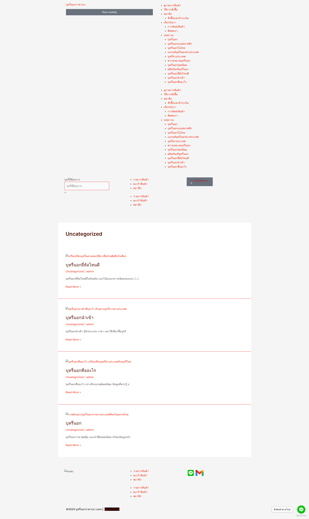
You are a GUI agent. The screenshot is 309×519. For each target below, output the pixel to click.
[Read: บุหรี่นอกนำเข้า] (96, 308)
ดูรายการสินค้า (172, 5)
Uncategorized (75, 271)
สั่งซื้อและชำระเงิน (178, 18)
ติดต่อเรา (173, 30)
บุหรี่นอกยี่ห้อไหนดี (178, 73)
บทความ (169, 35)
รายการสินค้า (141, 179)
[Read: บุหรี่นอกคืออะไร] (98, 361)
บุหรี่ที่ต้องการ (72, 179)
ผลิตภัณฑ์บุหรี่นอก (178, 69)
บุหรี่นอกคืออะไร (177, 81)
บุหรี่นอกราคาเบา (76, 4)
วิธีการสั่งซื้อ (171, 9)
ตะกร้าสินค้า (140, 183)
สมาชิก (168, 13)
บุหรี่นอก (173, 39)
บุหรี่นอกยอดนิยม (177, 65)
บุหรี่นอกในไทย (176, 47)
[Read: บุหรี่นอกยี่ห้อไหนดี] (96, 255)
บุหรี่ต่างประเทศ (177, 56)
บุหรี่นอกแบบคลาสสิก (180, 43)
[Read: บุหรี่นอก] (97, 414)
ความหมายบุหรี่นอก (179, 60)
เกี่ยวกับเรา (170, 22)
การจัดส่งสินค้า (176, 26)
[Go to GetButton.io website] (301, 516)
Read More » (73, 286)
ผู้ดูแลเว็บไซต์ (112, 509)
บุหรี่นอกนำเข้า (176, 77)
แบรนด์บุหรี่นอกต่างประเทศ (183, 52)
